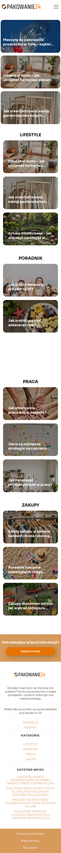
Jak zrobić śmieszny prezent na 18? (26, 287)
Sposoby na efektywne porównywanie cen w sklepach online (30, 803)
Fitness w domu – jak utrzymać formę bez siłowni (27, 78)
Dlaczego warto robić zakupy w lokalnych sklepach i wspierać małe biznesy (30, 791)
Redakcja (30, 722)
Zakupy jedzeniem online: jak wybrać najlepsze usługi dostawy (30, 606)
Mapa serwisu (30, 841)
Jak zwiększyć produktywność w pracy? (30, 482)
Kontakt (30, 727)
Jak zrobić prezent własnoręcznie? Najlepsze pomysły (25, 323)
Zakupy (30, 505)
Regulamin (30, 848)
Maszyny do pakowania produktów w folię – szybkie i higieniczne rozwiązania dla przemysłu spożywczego (28, 42)
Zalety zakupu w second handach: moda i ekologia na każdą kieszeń (30, 533)
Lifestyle (30, 134)
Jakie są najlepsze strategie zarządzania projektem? (27, 446)
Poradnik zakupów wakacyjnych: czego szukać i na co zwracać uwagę (28, 569)
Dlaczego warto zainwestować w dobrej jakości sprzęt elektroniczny (31, 780)
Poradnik (30, 258)
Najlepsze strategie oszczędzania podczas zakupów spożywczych (30, 815)
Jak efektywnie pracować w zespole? (27, 410)
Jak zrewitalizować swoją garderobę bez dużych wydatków (26, 113)
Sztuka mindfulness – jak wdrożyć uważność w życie (30, 235)
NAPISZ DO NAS (30, 651)
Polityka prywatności (30, 834)
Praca (30, 381)
